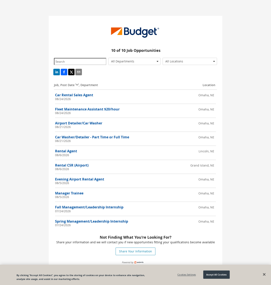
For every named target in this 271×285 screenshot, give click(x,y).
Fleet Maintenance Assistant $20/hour (87, 109)
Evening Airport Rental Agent (79, 179)
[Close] (264, 274)
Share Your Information (135, 251)
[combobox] (134, 61)
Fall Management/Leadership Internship (89, 207)
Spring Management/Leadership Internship (91, 221)
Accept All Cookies (216, 274)
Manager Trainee (69, 193)
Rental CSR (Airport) (71, 165)
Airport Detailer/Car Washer (78, 123)
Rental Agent (66, 151)
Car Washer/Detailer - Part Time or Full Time (92, 137)
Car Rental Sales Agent (74, 95)
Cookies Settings (186, 274)
